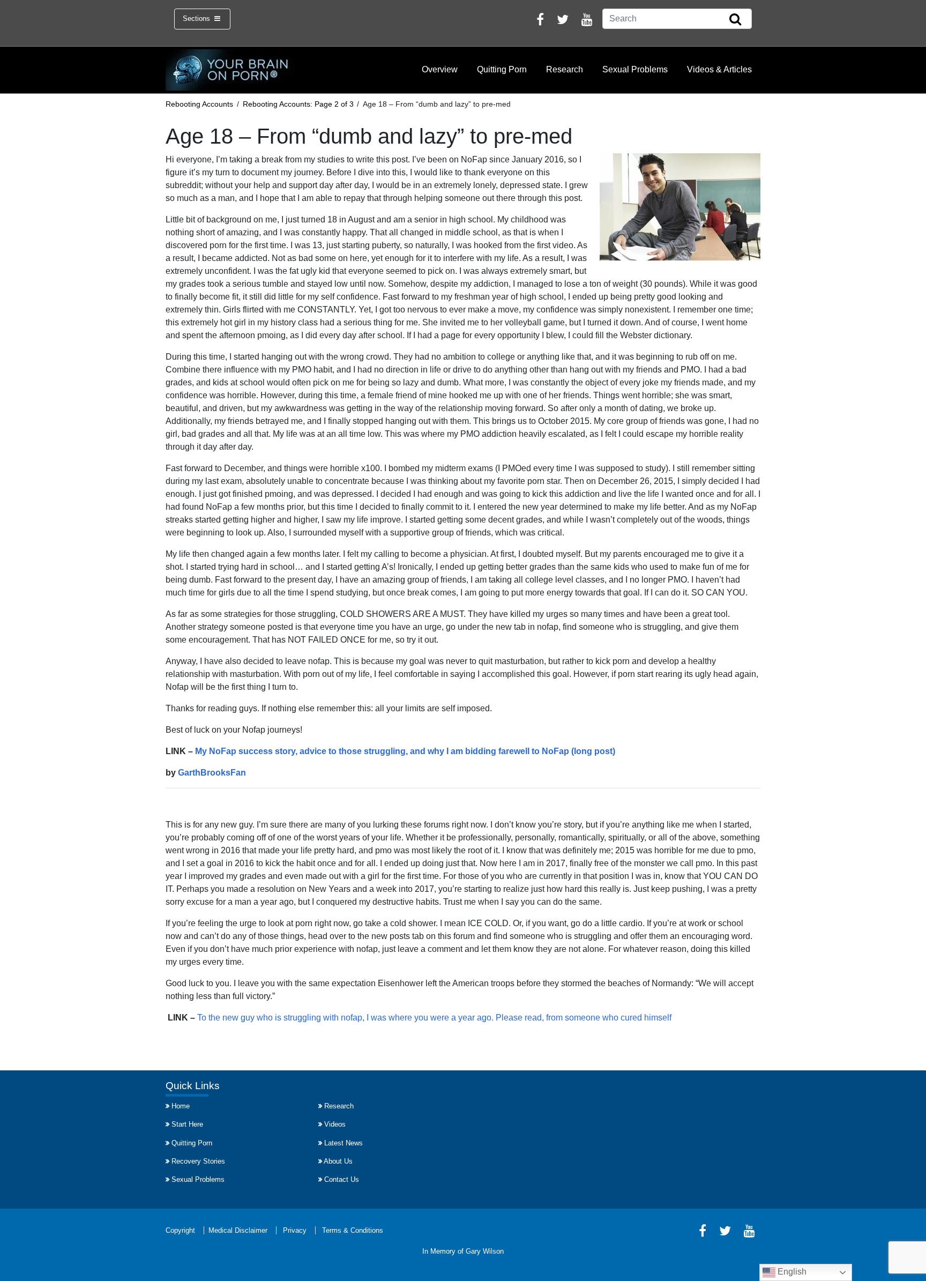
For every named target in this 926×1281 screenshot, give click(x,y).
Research (564, 69)
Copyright (180, 1230)
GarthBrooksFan (212, 772)
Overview (440, 69)
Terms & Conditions (352, 1230)
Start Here (187, 1124)
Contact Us (341, 1179)
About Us (338, 1161)
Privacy (295, 1230)
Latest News (343, 1143)
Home (180, 1106)
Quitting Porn (502, 69)
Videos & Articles (719, 69)
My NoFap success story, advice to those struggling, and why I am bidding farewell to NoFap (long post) (405, 751)
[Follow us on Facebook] (540, 21)
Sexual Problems (635, 69)
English (790, 1271)
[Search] (735, 20)
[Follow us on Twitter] (562, 21)
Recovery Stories (198, 1161)
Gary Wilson (485, 1251)
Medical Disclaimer (237, 1230)
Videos (335, 1124)
